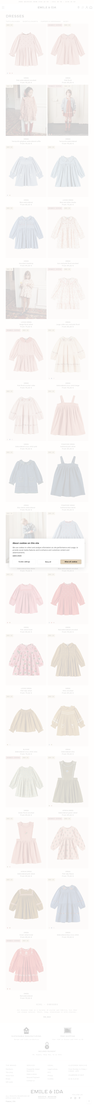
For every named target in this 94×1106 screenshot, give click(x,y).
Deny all (48, 562)
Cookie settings (24, 562)
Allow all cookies (71, 562)
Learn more (17, 555)
